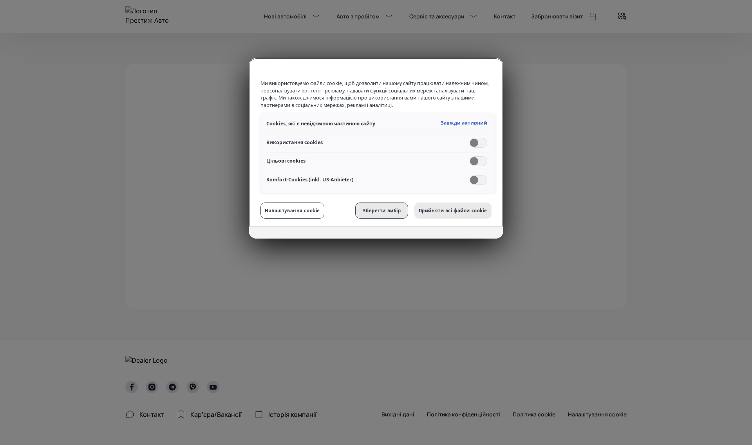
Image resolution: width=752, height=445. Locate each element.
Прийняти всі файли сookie (453, 210)
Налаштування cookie (292, 210)
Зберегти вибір (382, 210)
